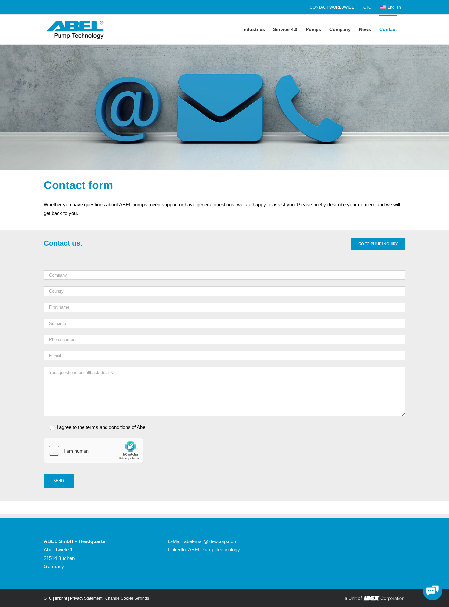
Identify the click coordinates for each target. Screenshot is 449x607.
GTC (48, 598)
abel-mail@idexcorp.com (211, 541)
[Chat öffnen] (432, 590)
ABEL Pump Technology (214, 549)
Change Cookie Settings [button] (127, 598)
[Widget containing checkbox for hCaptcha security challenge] (93, 450)
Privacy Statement (86, 598)
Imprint (61, 598)
